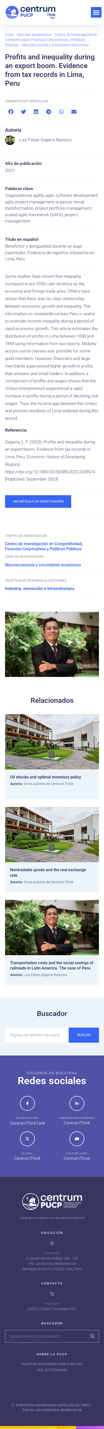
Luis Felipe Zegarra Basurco (45, 139)
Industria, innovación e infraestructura (39, 588)
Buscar (84, 1035)
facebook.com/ (27, 1118)
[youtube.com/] (76, 1138)
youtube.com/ (77, 1153)
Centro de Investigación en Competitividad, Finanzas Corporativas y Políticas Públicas (51, 40)
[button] (96, 12)
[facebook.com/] (27, 1103)
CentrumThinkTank (27, 1123)
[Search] (92, 1336)
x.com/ (27, 1153)
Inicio (9, 35)
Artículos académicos (34, 35)
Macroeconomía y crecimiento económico (55, 45)
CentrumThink (77, 1122)
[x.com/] (27, 1138)
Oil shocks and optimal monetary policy (45, 777)
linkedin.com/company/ (77, 1118)
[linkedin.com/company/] (76, 1103)
